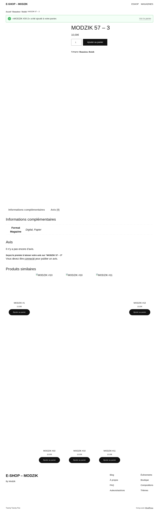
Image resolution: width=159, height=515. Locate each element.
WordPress (149, 508)
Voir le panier (145, 18)
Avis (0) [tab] (55, 209)
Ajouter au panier (95, 42)
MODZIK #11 (110, 451)
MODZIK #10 (49, 451)
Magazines (16, 11)
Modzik (24, 11)
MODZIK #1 (19, 303)
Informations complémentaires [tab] (26, 209)
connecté (29, 258)
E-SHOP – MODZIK (17, 4)
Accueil (8, 11)
